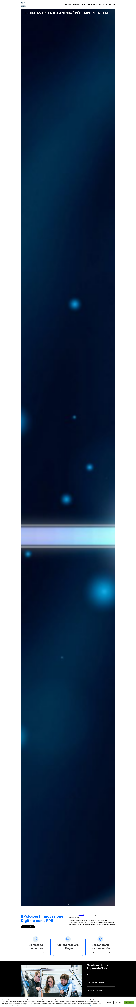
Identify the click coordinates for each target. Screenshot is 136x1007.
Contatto (112, 4)
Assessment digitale (79, 4)
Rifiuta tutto (118, 1002)
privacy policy (87, 1005)
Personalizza (108, 1002)
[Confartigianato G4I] (23, 4)
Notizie (105, 4)
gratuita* (81, 915)
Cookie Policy (45, 1005)
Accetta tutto (129, 1002)
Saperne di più (27, 926)
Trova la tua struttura (94, 4)
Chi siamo (68, 4)
